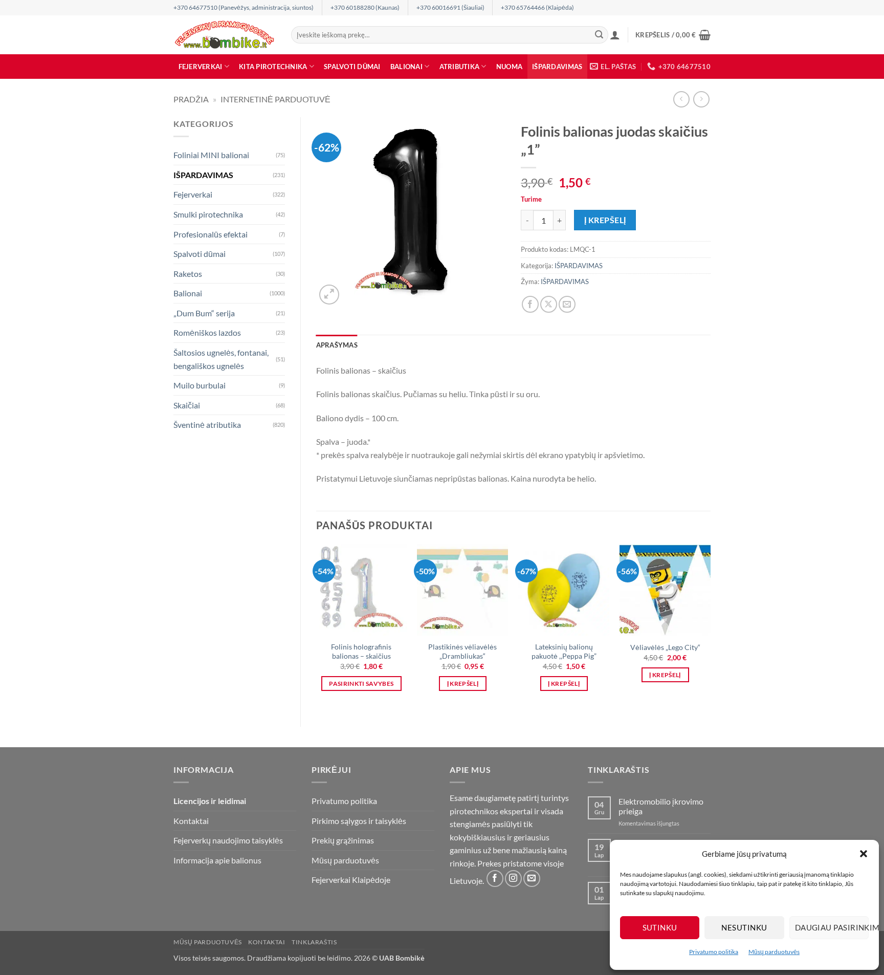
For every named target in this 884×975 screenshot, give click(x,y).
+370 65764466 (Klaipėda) (537, 7)
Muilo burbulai (199, 385)
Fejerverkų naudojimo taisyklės (228, 840)
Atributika (459, 66)
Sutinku (660, 927)
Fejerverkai (201, 66)
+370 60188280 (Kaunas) (365, 7)
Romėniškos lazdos (207, 332)
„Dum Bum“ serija (204, 313)
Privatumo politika (713, 952)
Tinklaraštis (314, 942)
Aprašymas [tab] (337, 345)
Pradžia (191, 99)
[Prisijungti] (615, 35)
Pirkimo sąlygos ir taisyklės (359, 821)
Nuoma (509, 66)
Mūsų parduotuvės (774, 952)
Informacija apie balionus (217, 860)
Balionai (406, 66)
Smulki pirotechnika (208, 214)
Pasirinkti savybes (361, 683)
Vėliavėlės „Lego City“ (665, 647)
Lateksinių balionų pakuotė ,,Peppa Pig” (564, 651)
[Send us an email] (531, 878)
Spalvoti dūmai (352, 66)
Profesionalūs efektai (210, 234)
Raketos (187, 273)
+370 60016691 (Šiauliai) (450, 7)
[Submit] (599, 35)
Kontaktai (191, 821)
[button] (863, 854)
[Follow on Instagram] (513, 878)
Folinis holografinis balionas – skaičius (361, 651)
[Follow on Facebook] (495, 878)
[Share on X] (548, 304)
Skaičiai (186, 405)
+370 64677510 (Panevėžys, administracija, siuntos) (243, 7)
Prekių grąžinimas (343, 840)
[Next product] (681, 99)
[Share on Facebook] (530, 304)
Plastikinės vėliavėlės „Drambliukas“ (462, 651)
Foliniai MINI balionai (211, 155)
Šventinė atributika (207, 424)
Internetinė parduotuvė (275, 99)
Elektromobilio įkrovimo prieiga (660, 806)
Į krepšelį (605, 220)
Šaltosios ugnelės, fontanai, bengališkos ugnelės (221, 359)
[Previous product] (701, 99)
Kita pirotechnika (273, 66)
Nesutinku (744, 927)
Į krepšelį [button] (462, 683)
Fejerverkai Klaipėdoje (351, 879)
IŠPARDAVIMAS (557, 66)
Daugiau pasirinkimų (832, 927)
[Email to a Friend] (567, 304)
